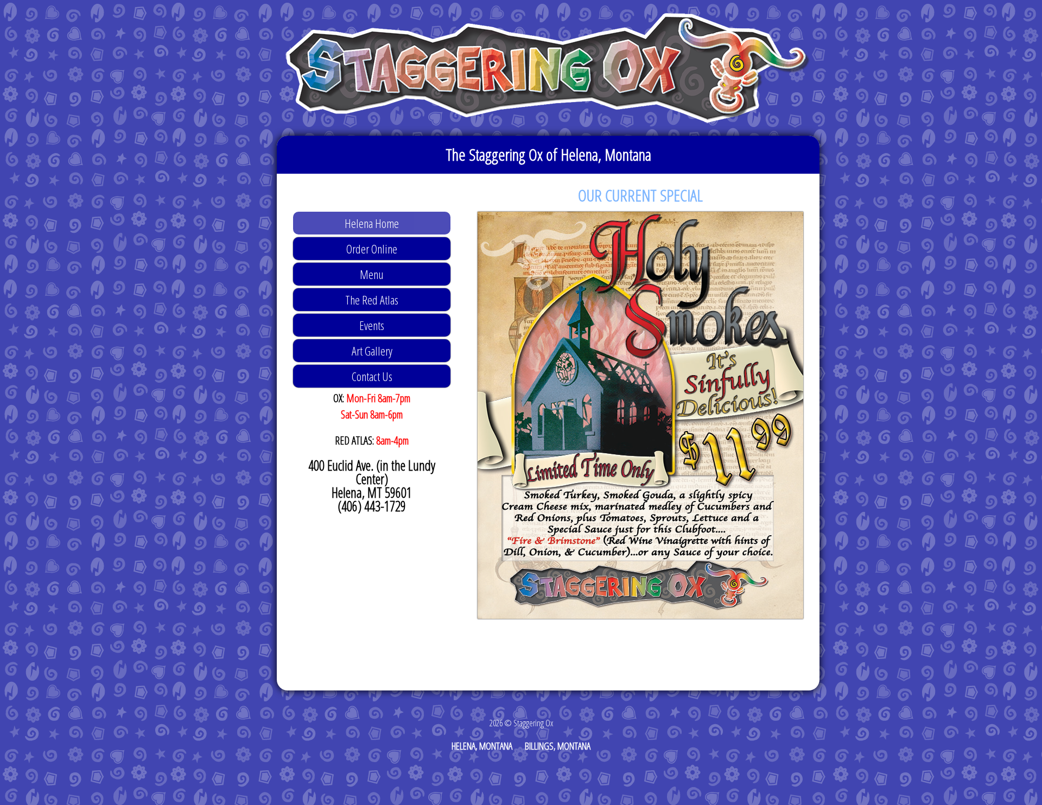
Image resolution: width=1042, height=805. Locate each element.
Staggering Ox (548, 68)
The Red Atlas (371, 299)
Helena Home (372, 223)
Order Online (371, 248)
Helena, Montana (482, 745)
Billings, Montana (557, 745)
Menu (372, 274)
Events (371, 325)
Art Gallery (372, 351)
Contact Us (372, 376)
